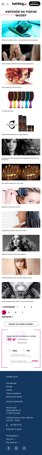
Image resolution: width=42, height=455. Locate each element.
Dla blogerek (11, 436)
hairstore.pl (11, 408)
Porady (9, 387)
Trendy (9, 390)
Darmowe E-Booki (14, 397)
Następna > (7, 317)
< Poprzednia (8, 307)
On (28, 350)
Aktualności (11, 383)
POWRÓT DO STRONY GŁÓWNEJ (21, 324)
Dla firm (9, 439)
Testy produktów (13, 393)
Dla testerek (11, 442)
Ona (15, 350)
